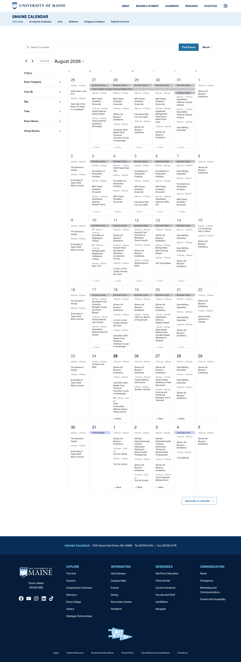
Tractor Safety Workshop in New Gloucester (163, 382)
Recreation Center (121, 601)
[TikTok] (51, 598)
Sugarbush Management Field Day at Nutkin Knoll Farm (161, 116)
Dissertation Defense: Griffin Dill (162, 201)
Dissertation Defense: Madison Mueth (162, 319)
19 (136, 289)
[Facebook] (21, 598)
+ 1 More (159, 147)
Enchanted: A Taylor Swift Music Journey (77, 183)
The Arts (71, 573)
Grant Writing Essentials (182, 128)
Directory (71, 594)
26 (73, 79)
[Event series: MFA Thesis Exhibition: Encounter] (93, 96)
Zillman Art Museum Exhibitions (118, 117)
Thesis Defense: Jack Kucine (141, 381)
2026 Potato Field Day (121, 169)
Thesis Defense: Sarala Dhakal (99, 112)
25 (115, 355)
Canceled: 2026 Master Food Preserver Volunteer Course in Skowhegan (121, 135)
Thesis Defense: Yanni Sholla (99, 321)
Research (191, 6)
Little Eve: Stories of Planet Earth (142, 318)
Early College (73, 601)
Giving (114, 594)
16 (73, 289)
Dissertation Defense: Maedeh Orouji (98, 201)
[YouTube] (28, 598)
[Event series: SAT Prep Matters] (157, 260)
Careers (71, 580)
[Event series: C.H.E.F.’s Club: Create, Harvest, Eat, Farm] (114, 266)
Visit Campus (118, 573)
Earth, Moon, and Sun (78, 92)
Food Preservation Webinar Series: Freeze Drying (120, 407)
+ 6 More (96, 211)
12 (136, 220)
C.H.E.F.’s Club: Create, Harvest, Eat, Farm (120, 271)
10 (94, 220)
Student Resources (75, 652)
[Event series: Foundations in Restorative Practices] (93, 168)
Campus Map (118, 580)
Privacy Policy (127, 652)
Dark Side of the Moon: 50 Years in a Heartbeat (78, 106)
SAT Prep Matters (163, 263)
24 (94, 355)
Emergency (206, 580)
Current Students (165, 587)
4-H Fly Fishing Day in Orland (204, 230)
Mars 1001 (96, 265)
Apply (56, 652)
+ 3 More (96, 147)
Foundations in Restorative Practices (98, 174)
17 (94, 289)
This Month (44, 60)
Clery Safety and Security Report (155, 652)
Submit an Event (120, 21)
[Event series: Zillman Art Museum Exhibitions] (114, 111)
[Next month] (32, 61)
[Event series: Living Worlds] (178, 455)
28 (115, 79)
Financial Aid (163, 580)
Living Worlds (183, 457)
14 (179, 220)
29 (136, 79)
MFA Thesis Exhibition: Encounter (97, 101)
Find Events (188, 47)
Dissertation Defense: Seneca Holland (184, 102)
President (116, 608)
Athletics (210, 6)
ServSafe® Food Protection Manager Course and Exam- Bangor (99, 307)
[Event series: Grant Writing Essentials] (178, 124)
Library (70, 608)
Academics (172, 6)
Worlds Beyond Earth (141, 264)
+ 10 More (181, 211)
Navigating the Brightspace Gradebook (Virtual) (98, 254)
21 (179, 289)
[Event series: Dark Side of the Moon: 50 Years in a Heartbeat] (72, 101)
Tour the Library (120, 453)
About (126, 6)
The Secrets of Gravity (77, 168)
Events (115, 587)
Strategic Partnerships (79, 616)
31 (179, 79)
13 (158, 220)
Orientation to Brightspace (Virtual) (98, 238)
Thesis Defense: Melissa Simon (163, 478)
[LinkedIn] (43, 598)
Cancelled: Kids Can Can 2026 (141, 115)
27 (94, 79)
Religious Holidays (94, 21)
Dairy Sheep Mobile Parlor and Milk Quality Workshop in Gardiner (163, 335)
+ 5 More (181, 147)
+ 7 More (159, 211)
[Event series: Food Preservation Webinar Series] (117, 401)
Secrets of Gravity (142, 389)
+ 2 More (117, 147)
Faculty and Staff (165, 594)
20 (158, 289)
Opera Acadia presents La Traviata (204, 319)
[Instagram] (36, 598)
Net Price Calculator (167, 573)
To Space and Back (98, 365)
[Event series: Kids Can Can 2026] (135, 111)
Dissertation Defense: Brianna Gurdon (100, 332)
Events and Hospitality (212, 599)
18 (115, 289)
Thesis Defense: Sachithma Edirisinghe (99, 123)
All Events (17, 21)
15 (200, 220)
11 (115, 220)
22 (200, 289)
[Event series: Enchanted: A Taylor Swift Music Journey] (72, 177)
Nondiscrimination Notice (102, 652)
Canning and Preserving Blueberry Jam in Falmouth (163, 396)
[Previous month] (26, 61)
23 (73, 355)
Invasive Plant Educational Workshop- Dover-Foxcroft (140, 236)
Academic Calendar (40, 21)
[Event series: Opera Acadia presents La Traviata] (199, 313)
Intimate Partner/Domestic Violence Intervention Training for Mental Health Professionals (142, 446)
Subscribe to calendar (197, 500)
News (203, 573)
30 (158, 79)
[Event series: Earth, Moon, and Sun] (72, 88)
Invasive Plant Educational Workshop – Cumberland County (119, 253)
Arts (60, 21)
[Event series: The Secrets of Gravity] (72, 164)
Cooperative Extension (79, 587)
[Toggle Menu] (224, 5)
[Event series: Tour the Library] (117, 451)
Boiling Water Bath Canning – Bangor (163, 250)
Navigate (161, 608)
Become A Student (147, 6)
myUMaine (162, 601)
